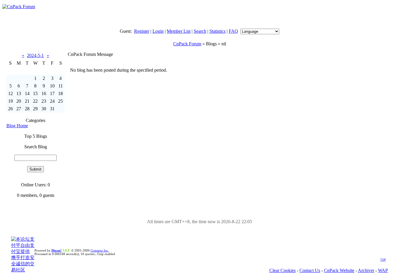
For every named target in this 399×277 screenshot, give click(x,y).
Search (200, 31)
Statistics (217, 31)
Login (158, 31)
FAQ (233, 31)
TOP (383, 259)
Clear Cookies (282, 270)
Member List (178, 31)
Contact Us (309, 270)
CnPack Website (339, 270)
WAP (383, 270)
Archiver (366, 270)
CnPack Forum (187, 43)
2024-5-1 (35, 55)
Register (141, 31)
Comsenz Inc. (100, 250)
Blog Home (17, 125)
